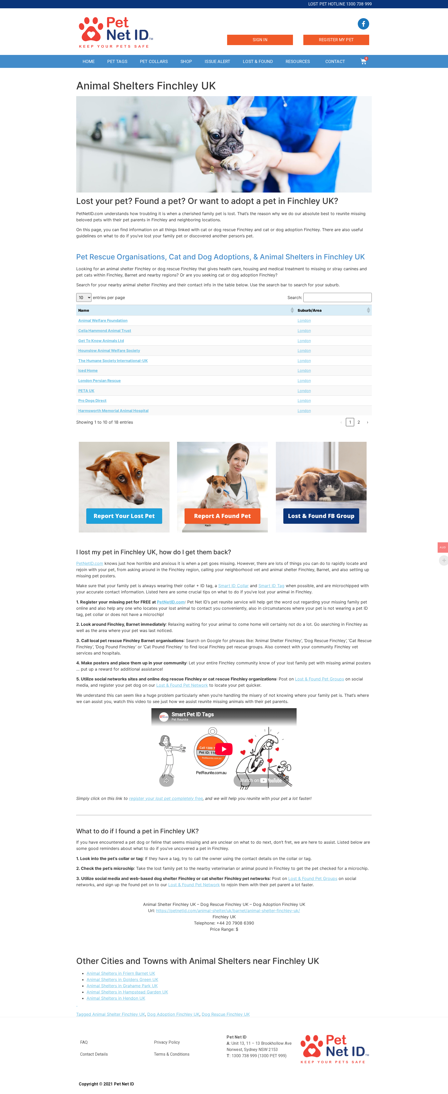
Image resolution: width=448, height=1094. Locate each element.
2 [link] (359, 422)
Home (89, 61)
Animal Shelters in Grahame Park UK (122, 985)
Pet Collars (154, 61)
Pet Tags (117, 61)
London (304, 320)
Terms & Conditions (172, 1054)
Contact (335, 61)
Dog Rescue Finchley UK (226, 1014)
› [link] (367, 422)
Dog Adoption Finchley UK (173, 1014)
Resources (298, 61)
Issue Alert (217, 61)
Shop (186, 61)
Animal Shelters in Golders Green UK (122, 979)
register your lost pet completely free (166, 798)
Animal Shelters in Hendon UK (116, 998)
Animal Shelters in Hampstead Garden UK (127, 991)
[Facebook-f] (363, 24)
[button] (291, 310)
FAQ (84, 1042)
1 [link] (350, 422)
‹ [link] (341, 422)
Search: (295, 297)
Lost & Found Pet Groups (319, 678)
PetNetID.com (89, 563)
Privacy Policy (167, 1042)
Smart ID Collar (233, 585)
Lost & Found (258, 61)
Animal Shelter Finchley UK (118, 1014)
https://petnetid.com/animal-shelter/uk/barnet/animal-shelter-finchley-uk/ (228, 910)
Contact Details (94, 1054)
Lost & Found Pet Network (182, 685)
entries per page (109, 297)
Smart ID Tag (271, 585)
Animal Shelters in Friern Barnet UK (121, 973)
